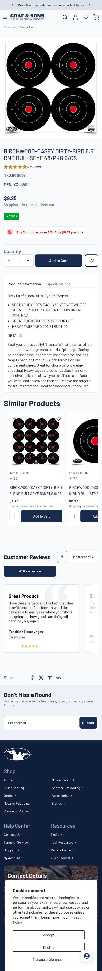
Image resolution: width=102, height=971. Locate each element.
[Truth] (50, 677)
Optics (8, 796)
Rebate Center (61, 850)
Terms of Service (16, 842)
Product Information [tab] (24, 284)
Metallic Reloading (17, 803)
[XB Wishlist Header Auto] (86, 17)
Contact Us (12, 834)
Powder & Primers (17, 811)
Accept (49, 935)
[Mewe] (58, 677)
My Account (12, 858)
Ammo (8, 780)
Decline (49, 947)
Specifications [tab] (59, 284)
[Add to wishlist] (91, 260)
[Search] (65, 17)
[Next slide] (89, 469)
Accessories (60, 796)
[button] (15, 167)
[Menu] (4, 17)
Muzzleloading (61, 780)
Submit (88, 722)
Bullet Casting (14, 788)
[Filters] (62, 557)
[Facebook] (32, 677)
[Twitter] (41, 677)
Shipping (10, 850)
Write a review (30, 571)
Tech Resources (62, 842)
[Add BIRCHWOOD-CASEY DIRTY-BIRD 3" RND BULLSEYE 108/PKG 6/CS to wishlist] (58, 418)
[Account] (75, 17)
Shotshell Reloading (66, 788)
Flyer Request (60, 858)
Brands (57, 803)
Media (55, 834)
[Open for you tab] (87, 956)
